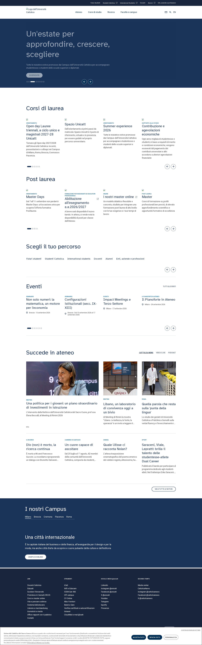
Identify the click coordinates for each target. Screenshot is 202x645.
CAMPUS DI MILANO (35, 557)
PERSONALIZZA (171, 637)
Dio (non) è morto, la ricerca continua (41, 447)
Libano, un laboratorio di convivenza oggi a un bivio (119, 408)
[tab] (27, 81)
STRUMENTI (68, 579)
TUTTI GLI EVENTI (169, 286)
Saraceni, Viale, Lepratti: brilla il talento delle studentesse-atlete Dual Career (155, 453)
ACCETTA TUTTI (138, 637)
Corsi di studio (94, 12)
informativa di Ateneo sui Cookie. (38, 642)
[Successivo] (90, 81)
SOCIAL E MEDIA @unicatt (109, 579)
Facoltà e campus (129, 12)
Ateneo (78, 12)
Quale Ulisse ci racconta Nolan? (115, 447)
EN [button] (174, 12)
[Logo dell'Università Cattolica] (37, 12)
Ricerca (111, 12)
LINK (28, 579)
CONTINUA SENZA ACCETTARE (190, 630)
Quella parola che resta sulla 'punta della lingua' (159, 408)
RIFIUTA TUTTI (155, 637)
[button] (166, 12)
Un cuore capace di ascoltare (79, 447)
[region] (101, 636)
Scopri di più (34, 74)
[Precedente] (84, 81)
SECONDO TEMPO (144, 579)
